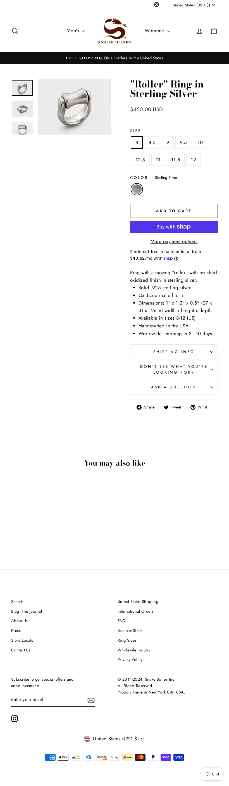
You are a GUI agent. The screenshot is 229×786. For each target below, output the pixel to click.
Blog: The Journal (26, 611)
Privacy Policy (130, 659)
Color (153, 177)
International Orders (136, 611)
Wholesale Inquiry (134, 650)
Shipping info (174, 351)
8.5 (152, 142)
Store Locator (23, 640)
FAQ (121, 621)
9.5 (183, 142)
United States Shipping (138, 601)
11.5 (175, 159)
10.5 (140, 159)
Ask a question (174, 387)
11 (158, 159)
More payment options (174, 241)
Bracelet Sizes (130, 630)
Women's (155, 30)
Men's (73, 30)
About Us (19, 621)
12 (193, 159)
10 (200, 142)
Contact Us (20, 650)
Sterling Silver (136, 189)
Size (135, 130)
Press (16, 630)
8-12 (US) (186, 318)
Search (17, 601)
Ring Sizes (127, 640)
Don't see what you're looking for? (174, 369)
